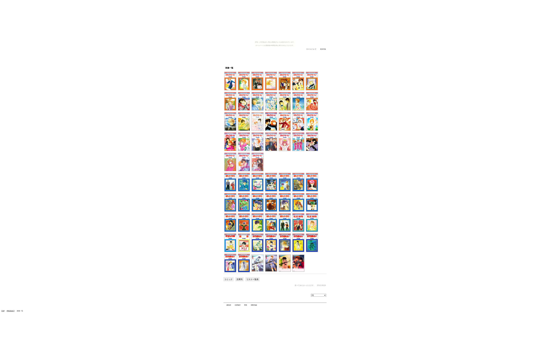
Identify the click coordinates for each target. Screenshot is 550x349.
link (245, 305)
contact (237, 305)
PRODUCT (275, 52)
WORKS (250, 52)
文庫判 (239, 279)
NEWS (287, 52)
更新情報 (323, 49)
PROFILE (238, 52)
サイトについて (311, 49)
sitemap (254, 305)
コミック (228, 279)
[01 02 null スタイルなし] (319, 295)
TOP (227, 52)
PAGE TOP (320, 298)
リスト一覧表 (252, 279)
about (228, 305)
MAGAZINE (262, 52)
